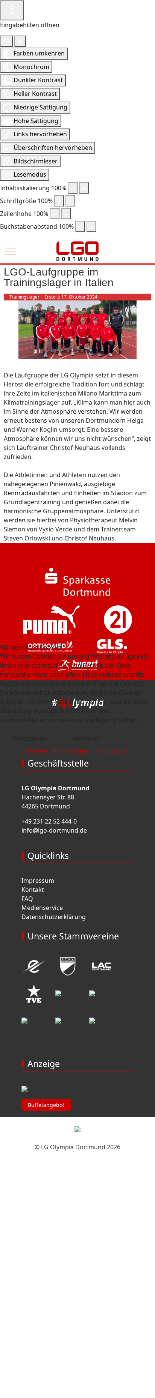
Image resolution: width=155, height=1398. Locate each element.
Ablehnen (86, 738)
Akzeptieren (29, 738)
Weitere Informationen (58, 751)
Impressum (113, 751)
